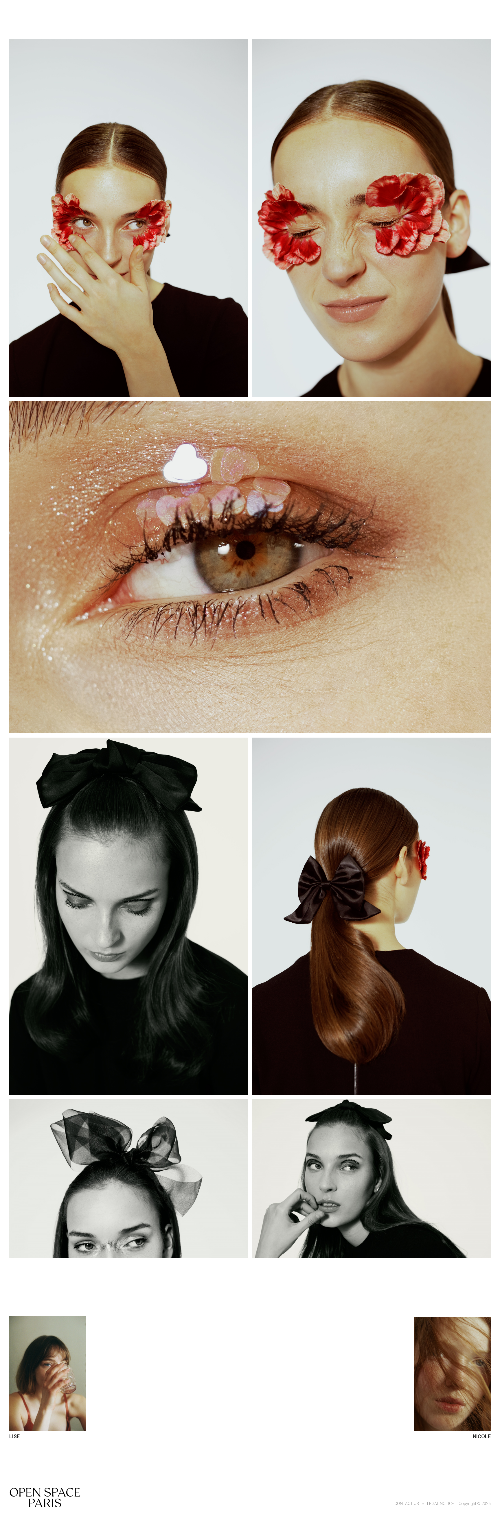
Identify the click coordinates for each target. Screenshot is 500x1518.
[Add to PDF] (128, 218)
